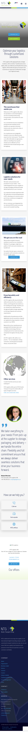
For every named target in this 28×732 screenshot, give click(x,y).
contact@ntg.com (5, 713)
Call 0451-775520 (14, 557)
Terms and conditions (7, 728)
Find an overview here (11, 392)
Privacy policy (5, 727)
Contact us (3, 715)
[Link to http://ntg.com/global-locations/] (21, 4)
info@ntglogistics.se (14, 559)
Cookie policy (13, 727)
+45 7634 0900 (7, 708)
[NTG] (6, 2)
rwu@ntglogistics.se (15, 479)
